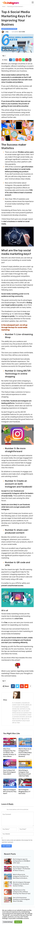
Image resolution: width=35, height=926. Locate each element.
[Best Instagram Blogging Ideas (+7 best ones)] (25, 783)
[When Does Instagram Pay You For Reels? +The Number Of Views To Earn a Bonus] (9, 742)
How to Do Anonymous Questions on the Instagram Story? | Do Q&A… (21, 899)
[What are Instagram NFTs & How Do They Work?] (9, 783)
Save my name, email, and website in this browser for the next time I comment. (17, 841)
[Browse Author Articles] (17, 695)
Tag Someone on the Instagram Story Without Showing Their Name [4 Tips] (21, 891)
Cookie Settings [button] (7, 922)
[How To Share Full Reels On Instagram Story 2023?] (9, 763)
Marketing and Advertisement (9, 28)
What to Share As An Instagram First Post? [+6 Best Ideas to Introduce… (20, 876)
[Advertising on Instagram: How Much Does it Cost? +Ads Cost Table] (25, 763)
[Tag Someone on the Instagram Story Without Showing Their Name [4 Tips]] (8, 892)
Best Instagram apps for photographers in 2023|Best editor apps (21, 861)
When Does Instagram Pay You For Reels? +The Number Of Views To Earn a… (21, 868)
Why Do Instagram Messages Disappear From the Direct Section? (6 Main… (21, 884)
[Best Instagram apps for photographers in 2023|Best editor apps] (8, 861)
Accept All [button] (18, 922)
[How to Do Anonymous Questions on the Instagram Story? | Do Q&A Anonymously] (8, 900)
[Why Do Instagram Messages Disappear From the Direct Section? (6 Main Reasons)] (8, 884)
